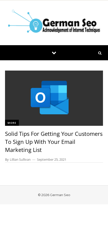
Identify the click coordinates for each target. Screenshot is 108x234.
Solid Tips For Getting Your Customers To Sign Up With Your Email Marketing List (53, 141)
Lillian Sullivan (20, 159)
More (12, 123)
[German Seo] (54, 22)
